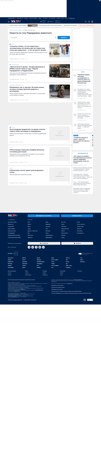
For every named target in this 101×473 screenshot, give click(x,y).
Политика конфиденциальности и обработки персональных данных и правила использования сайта (71, 293)
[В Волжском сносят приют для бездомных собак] (59, 174)
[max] (39, 247)
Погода (26, 18)
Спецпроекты (80, 233)
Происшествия (65, 228)
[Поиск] (85, 22)
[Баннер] (33, 25)
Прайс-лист (10, 224)
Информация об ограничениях (57, 285)
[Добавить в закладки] (69, 59)
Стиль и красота (81, 224)
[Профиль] (92, 22)
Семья (62, 237)
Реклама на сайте (12, 222)
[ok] (36, 247)
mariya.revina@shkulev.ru (12, 296)
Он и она (63, 222)
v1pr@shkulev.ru (69, 283)
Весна (29, 226)
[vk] (32, 247)
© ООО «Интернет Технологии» (29, 299)
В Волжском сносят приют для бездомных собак (26, 171)
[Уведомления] (89, 22)
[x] (43, 247)
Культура (48, 226)
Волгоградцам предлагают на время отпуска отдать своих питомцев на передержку (27, 130)
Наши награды (11, 228)
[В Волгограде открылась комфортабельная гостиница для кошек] (59, 154)
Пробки (58, 18)
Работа (63, 231)
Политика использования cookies (58, 287)
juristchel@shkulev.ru (39, 290)
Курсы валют (52, 18)
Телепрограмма (33, 18)
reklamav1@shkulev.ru (78, 279)
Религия (63, 235)
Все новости (19, 30)
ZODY (62, 18)
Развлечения (64, 233)
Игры (66, 18)
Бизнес (29, 224)
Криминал (48, 224)
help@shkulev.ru (17, 291)
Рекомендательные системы (57, 289)
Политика (63, 226)
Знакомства (20, 18)
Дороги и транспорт (32, 231)
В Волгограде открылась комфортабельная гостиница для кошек (27, 151)
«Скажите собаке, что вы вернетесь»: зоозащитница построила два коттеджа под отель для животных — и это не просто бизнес (28, 48)
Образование (49, 237)
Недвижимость (12, 18)
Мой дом (48, 231)
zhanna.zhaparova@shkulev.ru (13, 294)
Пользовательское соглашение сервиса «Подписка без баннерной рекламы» (66, 291)
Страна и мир (80, 226)
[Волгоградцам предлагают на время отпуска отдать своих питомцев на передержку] (59, 133)
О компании (11, 226)
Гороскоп (45, 18)
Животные (30, 235)
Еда (28, 233)
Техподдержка (11, 233)
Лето (47, 228)
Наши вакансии (12, 231)
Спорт (78, 222)
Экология (79, 228)
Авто (29, 222)
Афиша (40, 18)
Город (29, 228)
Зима (47, 222)
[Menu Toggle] (8, 22)
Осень (62, 224)
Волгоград (12, 30)
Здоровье (30, 237)
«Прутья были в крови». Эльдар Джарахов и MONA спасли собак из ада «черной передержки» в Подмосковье (27, 69)
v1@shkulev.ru (22, 289)
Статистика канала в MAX (14, 237)
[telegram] (29, 247)
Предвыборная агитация (14, 235)
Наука (47, 233)
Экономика (79, 231)
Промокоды (72, 18)
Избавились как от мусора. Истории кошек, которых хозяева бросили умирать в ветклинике (27, 89)
